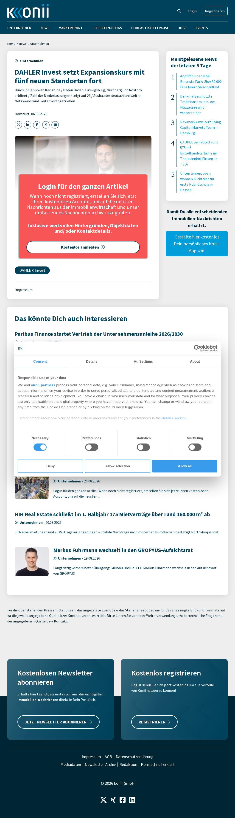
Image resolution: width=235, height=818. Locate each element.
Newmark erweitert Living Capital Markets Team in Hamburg (200, 127)
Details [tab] (91, 361)
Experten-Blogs (108, 27)
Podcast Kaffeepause (150, 27)
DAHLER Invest (32, 270)
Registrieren (215, 11)
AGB (108, 757)
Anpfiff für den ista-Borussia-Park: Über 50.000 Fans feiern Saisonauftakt (201, 81)
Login (192, 11)
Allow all (185, 466)
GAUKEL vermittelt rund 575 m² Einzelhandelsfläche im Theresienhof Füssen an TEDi (199, 153)
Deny (50, 466)
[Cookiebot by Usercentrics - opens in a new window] (197, 348)
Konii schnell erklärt (158, 764)
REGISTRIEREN (152, 722)
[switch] (91, 447)
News (45, 27)
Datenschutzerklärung (135, 757)
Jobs (182, 27)
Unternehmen (19, 27)
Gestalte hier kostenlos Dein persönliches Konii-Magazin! (197, 243)
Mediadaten (70, 764)
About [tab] (195, 361)
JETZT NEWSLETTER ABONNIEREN (56, 722)
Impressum (24, 289)
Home (11, 44)
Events (202, 27)
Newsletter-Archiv (100, 764)
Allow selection (117, 466)
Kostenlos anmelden (80, 247)
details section (174, 418)
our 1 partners (43, 385)
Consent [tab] (40, 361)
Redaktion (128, 764)
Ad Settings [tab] (143, 361)
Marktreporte (71, 27)
